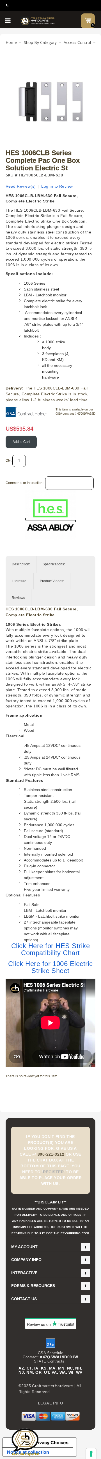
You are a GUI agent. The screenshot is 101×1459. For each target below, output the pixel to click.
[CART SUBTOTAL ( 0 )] (88, 20)
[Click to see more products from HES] (50, 515)
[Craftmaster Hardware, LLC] (37, 21)
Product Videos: (52, 581)
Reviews (18, 598)
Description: (21, 564)
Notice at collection (28, 1452)
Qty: (9, 460)
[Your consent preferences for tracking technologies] (91, 1453)
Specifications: (54, 564)
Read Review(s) (21, 186)
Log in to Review (57, 186)
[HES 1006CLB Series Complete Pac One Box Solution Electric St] (50, 62)
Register (53, 1172)
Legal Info (50, 1403)
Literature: (19, 581)
